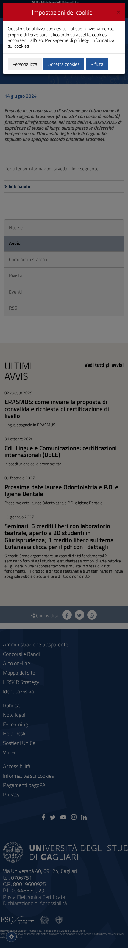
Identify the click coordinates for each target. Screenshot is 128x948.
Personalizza (25, 64)
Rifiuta (96, 64)
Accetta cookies (63, 64)
